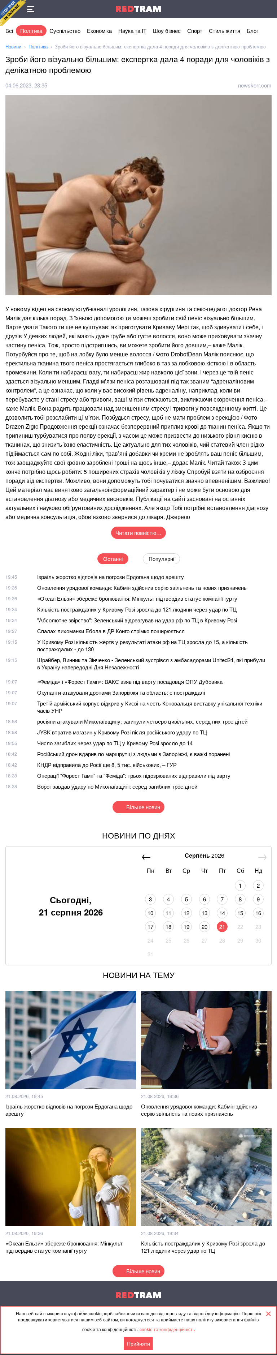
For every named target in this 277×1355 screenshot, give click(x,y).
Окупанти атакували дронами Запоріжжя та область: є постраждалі (121, 692)
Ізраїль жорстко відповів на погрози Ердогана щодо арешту (110, 576)
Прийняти (138, 1343)
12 (186, 913)
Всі (9, 30)
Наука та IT (132, 30)
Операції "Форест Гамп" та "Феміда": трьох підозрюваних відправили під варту (133, 775)
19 (186, 926)
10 (150, 913)
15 (240, 913)
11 (168, 913)
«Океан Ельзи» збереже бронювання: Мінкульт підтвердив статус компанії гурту (137, 598)
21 (222, 926)
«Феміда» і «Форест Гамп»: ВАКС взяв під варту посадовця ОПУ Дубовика (130, 681)
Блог (252, 30)
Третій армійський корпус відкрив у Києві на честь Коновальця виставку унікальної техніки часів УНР (149, 706)
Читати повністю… (138, 532)
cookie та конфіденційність (167, 1329)
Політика (31, 30)
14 (222, 913)
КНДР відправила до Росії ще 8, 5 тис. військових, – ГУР (107, 764)
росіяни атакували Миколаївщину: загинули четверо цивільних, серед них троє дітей (142, 721)
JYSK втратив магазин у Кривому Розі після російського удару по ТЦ (122, 732)
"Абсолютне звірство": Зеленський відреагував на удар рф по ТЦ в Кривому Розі (137, 620)
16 (258, 913)
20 (204, 926)
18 (168, 926)
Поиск (268, 9)
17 (150, 926)
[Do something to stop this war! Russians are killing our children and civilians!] (13, 13)
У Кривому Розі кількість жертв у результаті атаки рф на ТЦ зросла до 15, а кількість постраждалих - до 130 (142, 645)
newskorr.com (255, 85)
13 (204, 913)
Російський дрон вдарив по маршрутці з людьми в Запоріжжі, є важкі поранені (133, 754)
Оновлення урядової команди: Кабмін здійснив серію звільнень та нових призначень (142, 587)
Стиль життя (224, 30)
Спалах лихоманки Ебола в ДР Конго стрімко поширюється (111, 631)
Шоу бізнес (167, 30)
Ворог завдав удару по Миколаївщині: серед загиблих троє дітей (117, 786)
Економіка (99, 30)
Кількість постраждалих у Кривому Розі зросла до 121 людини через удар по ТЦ (137, 609)
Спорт (194, 30)
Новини (13, 46)
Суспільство (64, 30)
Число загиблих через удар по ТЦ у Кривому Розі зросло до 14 (115, 743)
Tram (138, 9)
